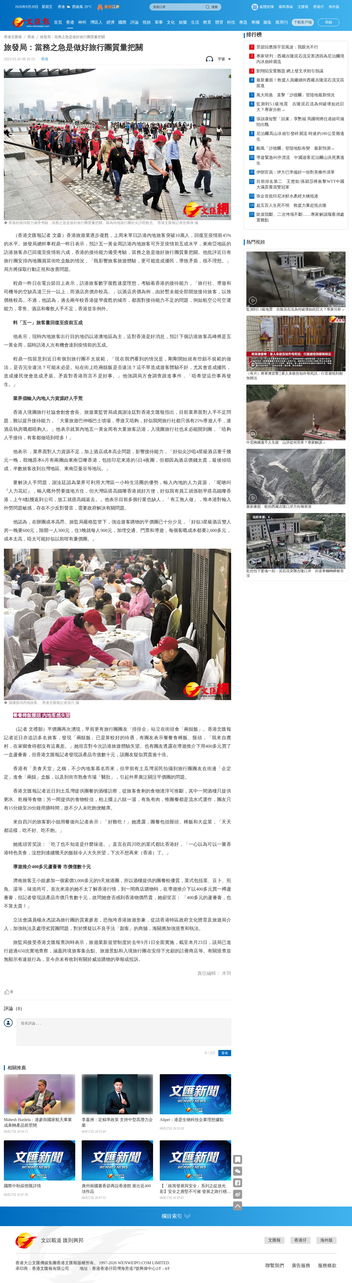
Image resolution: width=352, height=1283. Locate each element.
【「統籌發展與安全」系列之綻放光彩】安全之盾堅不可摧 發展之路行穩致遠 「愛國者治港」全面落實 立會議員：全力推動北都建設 (195, 1189)
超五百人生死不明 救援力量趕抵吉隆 (291, 205)
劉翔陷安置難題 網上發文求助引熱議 (289, 71)
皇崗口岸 (111, 7)
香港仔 (318, 7)
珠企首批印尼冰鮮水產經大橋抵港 (287, 196)
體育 (219, 22)
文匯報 (303, 7)
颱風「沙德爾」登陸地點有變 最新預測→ (295, 148)
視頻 (147, 22)
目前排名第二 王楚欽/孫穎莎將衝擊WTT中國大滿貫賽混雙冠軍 (300, 184)
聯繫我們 (274, 1265)
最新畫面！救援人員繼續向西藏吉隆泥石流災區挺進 (300, 83)
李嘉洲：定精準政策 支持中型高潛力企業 (117, 1122)
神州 (82, 22)
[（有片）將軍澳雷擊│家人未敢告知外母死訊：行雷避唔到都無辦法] (296, 343)
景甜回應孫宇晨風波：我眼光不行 (287, 47)
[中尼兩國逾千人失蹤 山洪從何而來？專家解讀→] (296, 412)
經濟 (110, 22)
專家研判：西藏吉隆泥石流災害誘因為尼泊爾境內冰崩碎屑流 (300, 59)
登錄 (328, 22)
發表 (224, 1053)
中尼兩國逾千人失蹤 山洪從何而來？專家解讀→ (286, 442)
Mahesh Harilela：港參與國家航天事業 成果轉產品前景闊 (38, 1122)
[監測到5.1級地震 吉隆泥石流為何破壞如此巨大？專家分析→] (296, 279)
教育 (207, 22)
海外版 (334, 7)
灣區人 (96, 22)
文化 (171, 22)
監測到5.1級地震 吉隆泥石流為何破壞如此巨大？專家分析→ (300, 107)
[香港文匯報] (31, 22)
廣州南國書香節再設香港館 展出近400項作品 (116, 1189)
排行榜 (254, 34)
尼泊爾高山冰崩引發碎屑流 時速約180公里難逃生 (300, 136)
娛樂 (183, 22)
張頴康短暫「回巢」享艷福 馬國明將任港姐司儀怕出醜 (300, 122)
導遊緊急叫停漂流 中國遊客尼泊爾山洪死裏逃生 (300, 160)
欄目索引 (172, 1216)
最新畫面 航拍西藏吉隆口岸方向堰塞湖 (278, 507)
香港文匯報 (13, 37)
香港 (70, 22)
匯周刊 (281, 22)
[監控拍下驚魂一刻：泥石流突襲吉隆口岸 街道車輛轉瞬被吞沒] (296, 541)
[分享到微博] (237, 1194)
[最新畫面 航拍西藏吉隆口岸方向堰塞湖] (296, 476)
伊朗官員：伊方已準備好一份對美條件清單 (295, 172)
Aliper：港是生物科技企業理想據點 (192, 1119)
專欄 (255, 22)
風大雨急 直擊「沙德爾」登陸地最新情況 (295, 95)
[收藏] (237, 1159)
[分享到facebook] (237, 1182)
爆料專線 (286, 7)
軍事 (159, 22)
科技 (231, 22)
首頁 (58, 22)
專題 (243, 22)
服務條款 (327, 1265)
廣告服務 (301, 1265)
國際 (122, 22)
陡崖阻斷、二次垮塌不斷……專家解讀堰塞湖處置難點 (300, 217)
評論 (134, 22)
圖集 (267, 22)
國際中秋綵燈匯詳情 (22, 1186)
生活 (195, 22)
